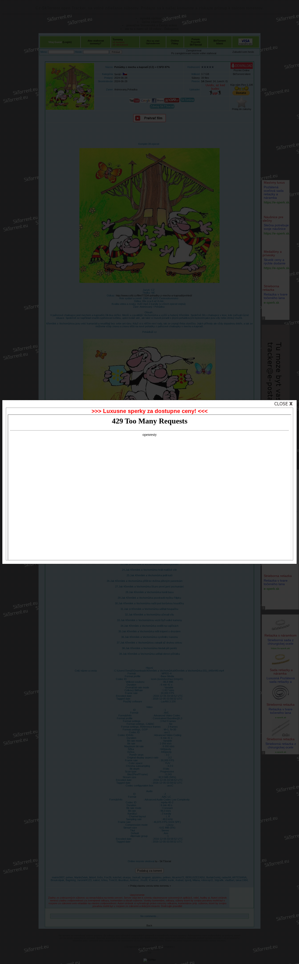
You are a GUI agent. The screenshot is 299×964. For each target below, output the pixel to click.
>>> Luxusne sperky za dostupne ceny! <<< (150, 411)
